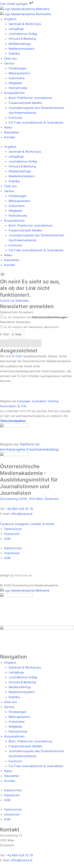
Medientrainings (20, 44)
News (8, 127)
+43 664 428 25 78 (19, 509)
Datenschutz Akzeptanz (17, 312)
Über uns (10, 58)
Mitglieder (15, 83)
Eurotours (15, 117)
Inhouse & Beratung (22, 39)
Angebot (10, 19)
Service (9, 63)
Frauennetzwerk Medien (25, 103)
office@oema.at (21, 514)
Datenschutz (13, 529)
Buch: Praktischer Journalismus (30, 98)
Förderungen (18, 68)
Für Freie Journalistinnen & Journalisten (36, 122)
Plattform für (30, 444)
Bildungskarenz (19, 73)
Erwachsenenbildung (42, 449)
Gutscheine (16, 78)
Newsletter (11, 132)
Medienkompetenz (22, 49)
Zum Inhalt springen (14, 4)
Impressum (12, 534)
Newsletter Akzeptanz (15, 322)
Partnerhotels (18, 88)
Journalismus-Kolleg (23, 34)
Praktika (14, 53)
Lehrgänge (16, 29)
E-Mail (5, 334)
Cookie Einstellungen (14, 569)
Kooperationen (14, 93)
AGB (7, 539)
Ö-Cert (17, 356)
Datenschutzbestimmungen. (50, 317)
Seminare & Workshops (25, 24)
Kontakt (9, 137)
